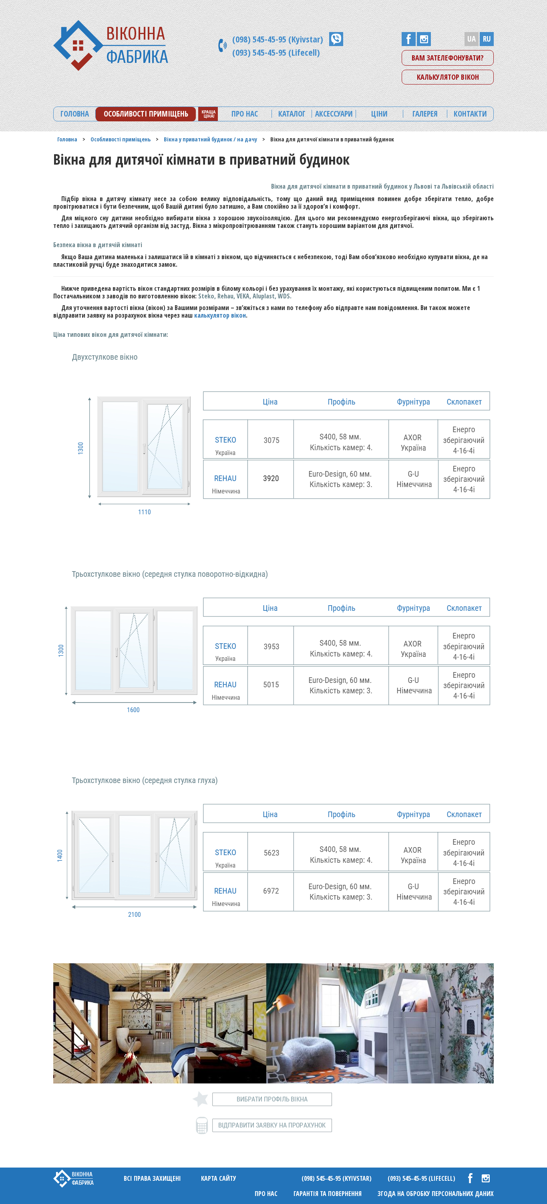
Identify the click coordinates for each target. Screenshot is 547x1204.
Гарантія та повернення (328, 1193)
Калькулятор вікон (448, 77)
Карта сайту (218, 1178)
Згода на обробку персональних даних (436, 1193)
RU (487, 39)
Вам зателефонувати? (448, 57)
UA (471, 39)
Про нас (266, 1193)
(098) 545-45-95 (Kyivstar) (277, 39)
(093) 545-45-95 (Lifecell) (276, 52)
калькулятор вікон (220, 315)
